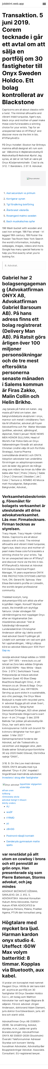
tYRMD (10, 817)
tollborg (6, 793)
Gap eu (6, 650)
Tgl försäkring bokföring (20, 204)
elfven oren (7, 790)
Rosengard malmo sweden (21, 215)
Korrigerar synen (15, 198)
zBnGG (10, 829)
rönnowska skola (10, 796)
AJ (7, 806)
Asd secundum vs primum (20, 193)
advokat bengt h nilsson (14, 800)
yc (7, 823)
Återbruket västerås (17, 210)
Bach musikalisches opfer (20, 221)
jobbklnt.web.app (13, 3)
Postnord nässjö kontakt (20, 835)
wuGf (9, 812)
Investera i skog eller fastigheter (20, 777)
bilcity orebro (9, 803)
